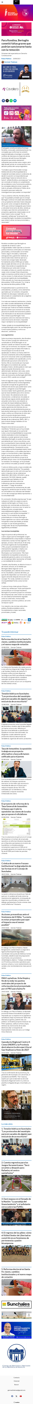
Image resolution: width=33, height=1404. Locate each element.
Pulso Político (6, 59)
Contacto (17, 1377)
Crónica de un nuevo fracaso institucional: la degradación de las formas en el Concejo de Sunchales (16, 867)
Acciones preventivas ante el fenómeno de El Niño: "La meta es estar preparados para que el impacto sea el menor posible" (16, 919)
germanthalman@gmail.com (16, 1390)
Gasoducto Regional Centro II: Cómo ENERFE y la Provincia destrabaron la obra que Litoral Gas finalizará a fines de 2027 (16, 1046)
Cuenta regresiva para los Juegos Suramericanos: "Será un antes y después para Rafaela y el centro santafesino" (15, 1167)
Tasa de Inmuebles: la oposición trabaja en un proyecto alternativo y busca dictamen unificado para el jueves (16, 752)
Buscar (16, 1384)
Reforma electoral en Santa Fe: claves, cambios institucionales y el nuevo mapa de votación (16, 642)
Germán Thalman (10, 62)
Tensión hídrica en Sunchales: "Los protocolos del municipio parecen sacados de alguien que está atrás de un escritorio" (16, 697)
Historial (16, 1381)
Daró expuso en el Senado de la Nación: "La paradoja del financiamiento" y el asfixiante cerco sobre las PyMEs (16, 1203)
